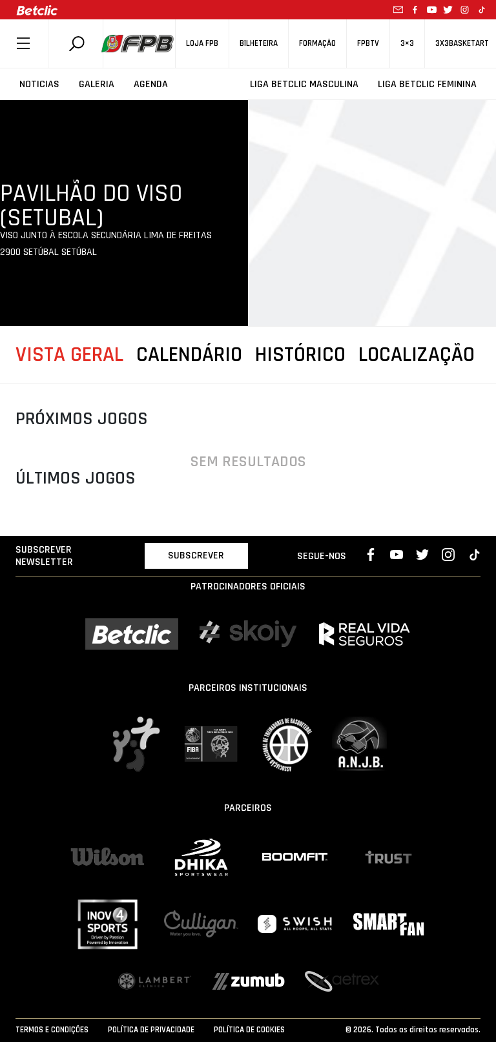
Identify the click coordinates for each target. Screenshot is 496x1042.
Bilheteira (259, 43)
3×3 (407, 43)
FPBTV (368, 43)
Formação (317, 43)
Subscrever (196, 555)
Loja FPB (202, 43)
